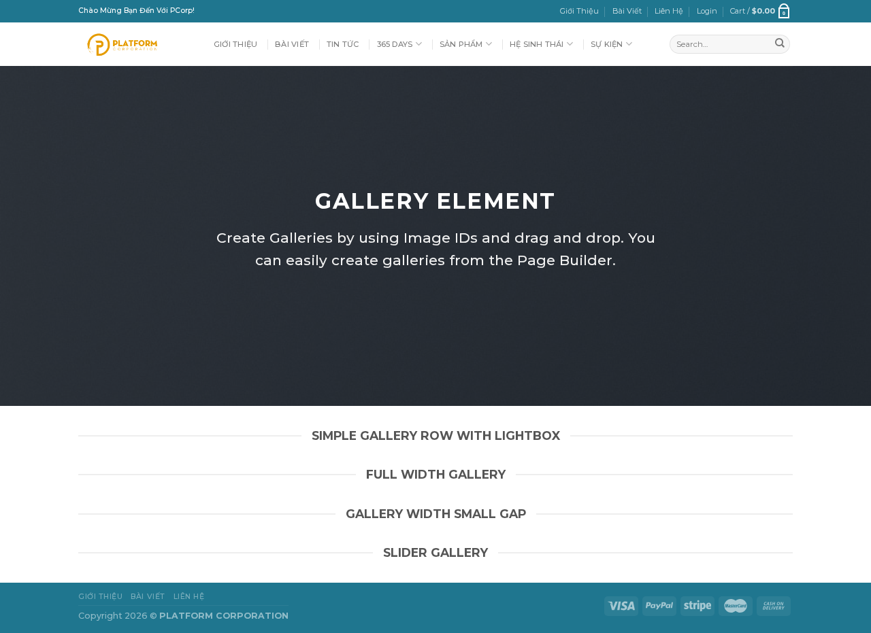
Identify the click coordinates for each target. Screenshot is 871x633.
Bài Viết (627, 11)
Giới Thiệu (579, 11)
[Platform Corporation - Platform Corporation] (135, 44)
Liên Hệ (669, 11)
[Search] (780, 44)
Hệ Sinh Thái (537, 44)
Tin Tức (343, 44)
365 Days (395, 44)
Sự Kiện (607, 44)
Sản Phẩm (461, 44)
